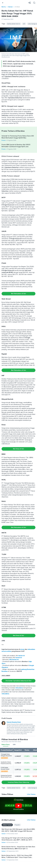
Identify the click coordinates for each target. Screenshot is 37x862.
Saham (10, 7)
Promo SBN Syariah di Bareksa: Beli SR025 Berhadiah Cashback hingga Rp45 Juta (16, 145)
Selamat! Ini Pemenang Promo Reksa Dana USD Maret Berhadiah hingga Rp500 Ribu (18, 137)
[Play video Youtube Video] (18, 805)
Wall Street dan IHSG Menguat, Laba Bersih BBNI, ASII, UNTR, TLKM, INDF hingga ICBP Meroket (18, 830)
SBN (14, 744)
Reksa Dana (6, 744)
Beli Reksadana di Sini (18, 294)
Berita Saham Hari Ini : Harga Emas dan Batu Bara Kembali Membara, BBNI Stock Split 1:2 (18, 847)
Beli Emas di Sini (18, 449)
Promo (4, 140)
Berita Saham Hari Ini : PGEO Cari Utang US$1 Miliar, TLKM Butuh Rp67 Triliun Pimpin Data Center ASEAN (17, 856)
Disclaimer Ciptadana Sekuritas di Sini (18, 681)
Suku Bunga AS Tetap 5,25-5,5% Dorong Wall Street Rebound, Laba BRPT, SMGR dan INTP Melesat (17, 839)
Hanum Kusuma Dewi (14, 722)
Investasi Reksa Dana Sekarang (18, 782)
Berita (4, 7)
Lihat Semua (31, 794)
